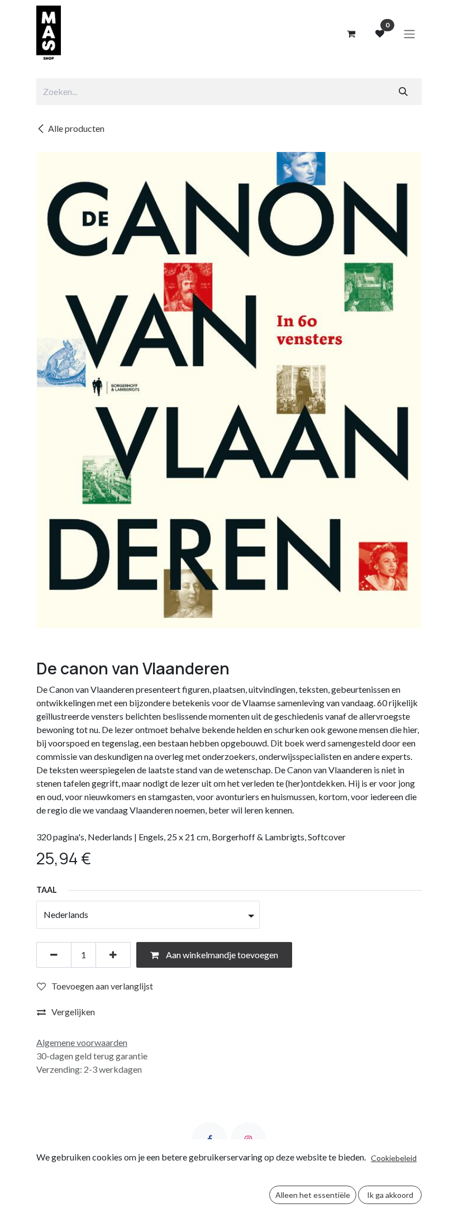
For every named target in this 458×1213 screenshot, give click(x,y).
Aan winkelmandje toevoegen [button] (221, 954)
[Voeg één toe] (113, 955)
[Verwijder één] (53, 955)
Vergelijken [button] (73, 1011)
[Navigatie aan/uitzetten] (409, 33)
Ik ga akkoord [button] (390, 1195)
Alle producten (76, 128)
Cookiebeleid (394, 1158)
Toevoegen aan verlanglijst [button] (102, 986)
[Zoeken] (403, 91)
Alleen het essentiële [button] (312, 1195)
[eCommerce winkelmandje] (350, 33)
